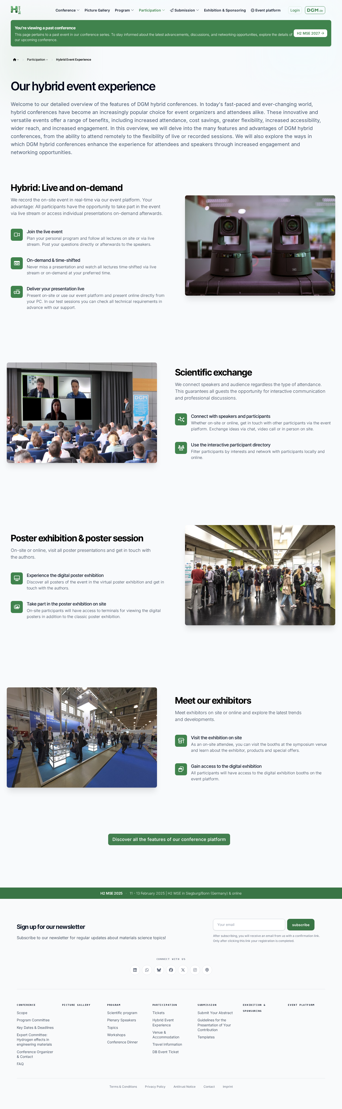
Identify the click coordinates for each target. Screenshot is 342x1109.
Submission (207, 1005)
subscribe (300, 925)
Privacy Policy (155, 1086)
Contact (209, 1086)
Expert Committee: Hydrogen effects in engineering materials (34, 1040)
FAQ (20, 1064)
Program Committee (33, 1020)
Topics (112, 1027)
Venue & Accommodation (165, 1034)
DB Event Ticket (165, 1052)
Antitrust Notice (185, 1086)
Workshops (116, 1035)
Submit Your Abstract (215, 1013)
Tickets (158, 1013)
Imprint (228, 1086)
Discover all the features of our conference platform (169, 839)
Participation (36, 59)
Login (295, 10)
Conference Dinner (122, 1042)
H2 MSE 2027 (308, 33)
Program (113, 1005)
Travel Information (167, 1044)
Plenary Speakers (121, 1020)
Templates (206, 1037)
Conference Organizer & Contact (35, 1054)
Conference (26, 1005)
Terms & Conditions (123, 1086)
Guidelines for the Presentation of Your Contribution (214, 1025)
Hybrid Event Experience (73, 59)
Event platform (301, 1005)
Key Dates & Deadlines (35, 1027)
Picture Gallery (76, 1005)
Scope (22, 1013)
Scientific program (122, 1013)
